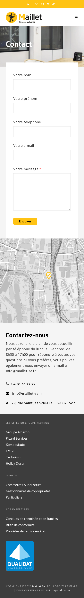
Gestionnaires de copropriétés (28, 491)
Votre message (25, 169)
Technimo (13, 457)
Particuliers (14, 497)
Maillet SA (38, 586)
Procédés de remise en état (26, 531)
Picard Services (17, 438)
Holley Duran (15, 463)
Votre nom (22, 75)
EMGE (10, 451)
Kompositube (16, 445)
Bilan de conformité (20, 525)
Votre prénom (25, 98)
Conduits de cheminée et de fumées (32, 519)
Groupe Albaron (17, 432)
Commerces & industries (23, 485)
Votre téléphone (27, 122)
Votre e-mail (23, 145)
